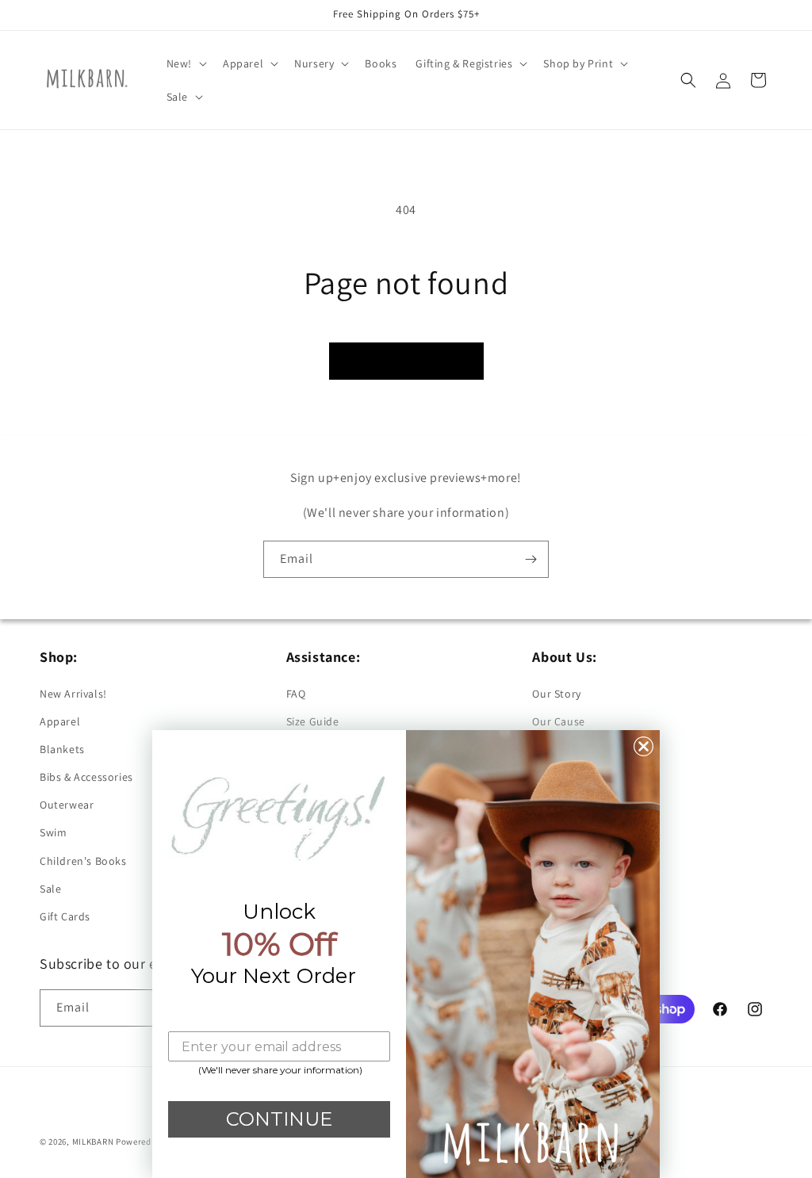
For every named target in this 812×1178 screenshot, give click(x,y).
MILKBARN (93, 1141)
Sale (50, 889)
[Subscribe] (530, 559)
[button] (185, 63)
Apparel (60, 721)
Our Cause (558, 721)
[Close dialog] (643, 746)
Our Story (556, 694)
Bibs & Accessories (86, 777)
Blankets (62, 749)
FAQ (296, 694)
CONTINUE (279, 1118)
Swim (53, 832)
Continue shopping (406, 360)
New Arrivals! (73, 694)
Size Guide (312, 721)
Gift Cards (65, 916)
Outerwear (67, 804)
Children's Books (83, 861)
